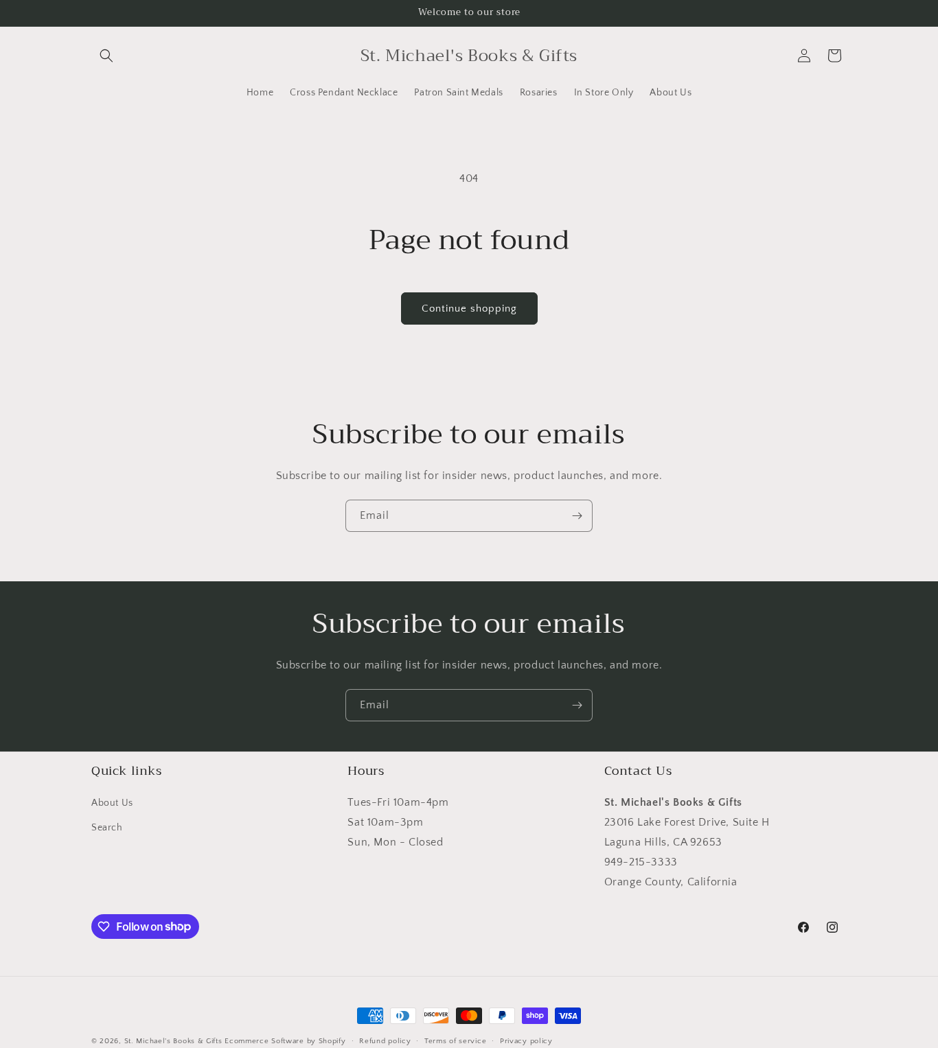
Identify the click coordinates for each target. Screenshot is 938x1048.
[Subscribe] (577, 516)
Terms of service (455, 1040)
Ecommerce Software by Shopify (285, 1041)
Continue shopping (469, 308)
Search (107, 827)
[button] (106, 55)
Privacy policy (526, 1040)
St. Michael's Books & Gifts (173, 1041)
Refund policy (385, 1040)
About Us (112, 803)
